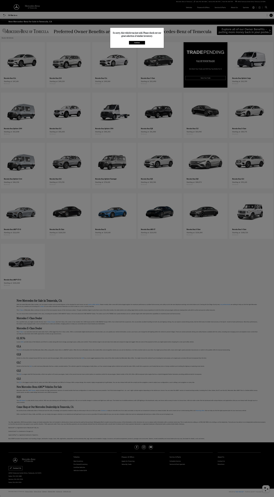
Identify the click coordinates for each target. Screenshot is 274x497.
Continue (137, 43)
